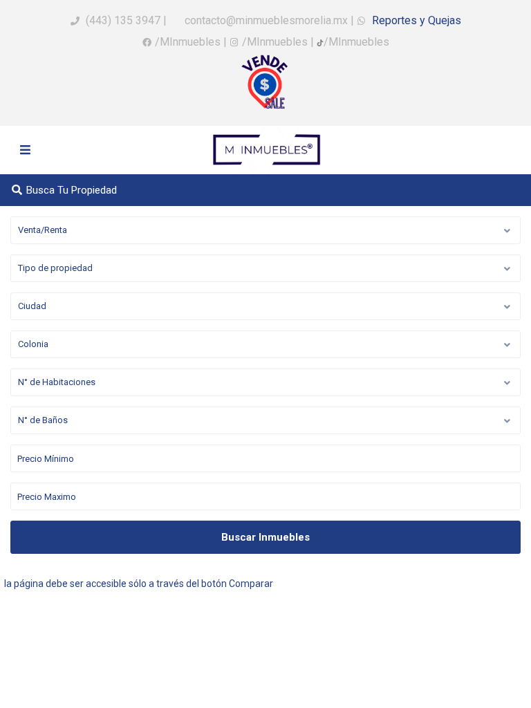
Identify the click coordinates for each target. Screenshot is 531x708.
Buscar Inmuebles (265, 537)
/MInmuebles (188, 41)
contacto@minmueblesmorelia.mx (265, 20)
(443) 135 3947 (123, 20)
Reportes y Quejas (415, 20)
